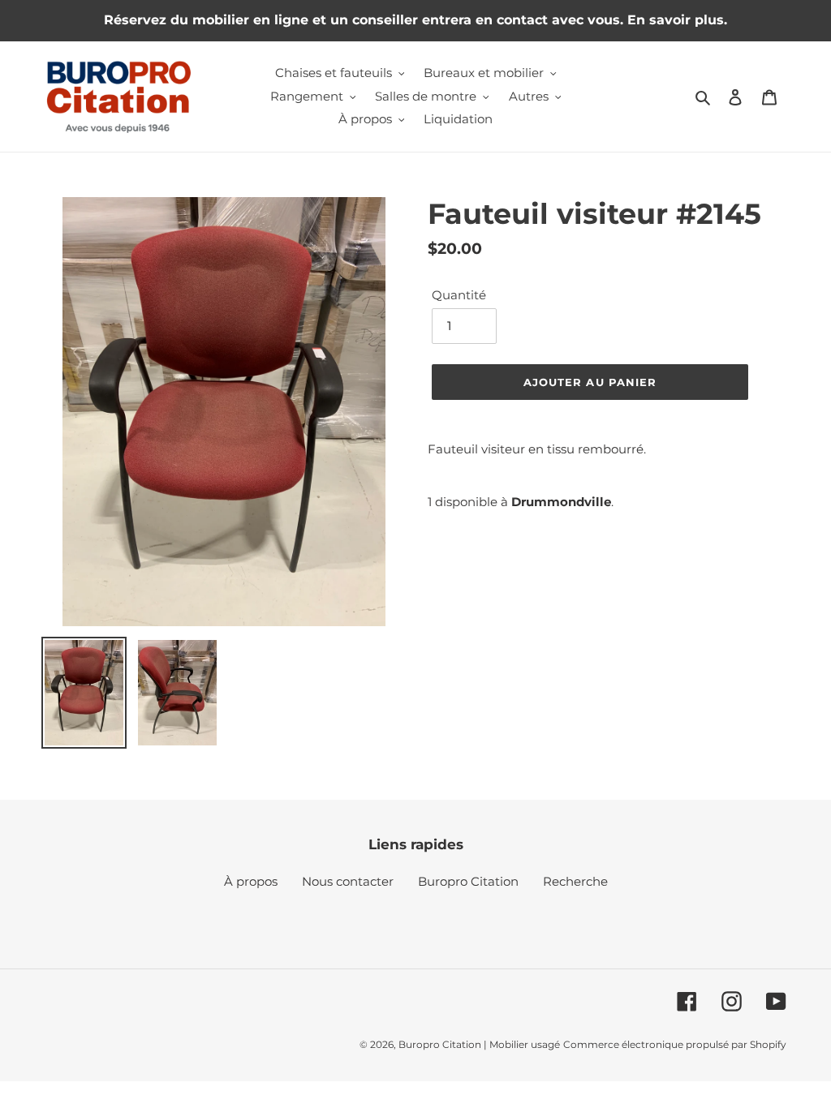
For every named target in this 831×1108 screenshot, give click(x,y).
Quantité (459, 295)
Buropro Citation (468, 881)
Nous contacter (348, 881)
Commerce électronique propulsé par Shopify (674, 1044)
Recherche (575, 881)
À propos (251, 881)
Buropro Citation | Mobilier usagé (479, 1044)
